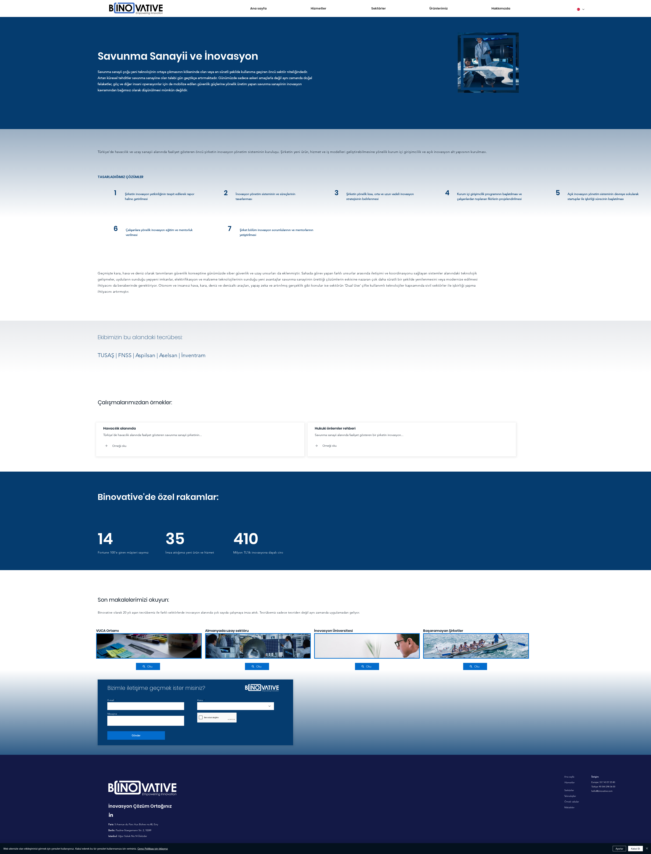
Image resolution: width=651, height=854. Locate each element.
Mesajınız (112, 714)
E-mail (110, 700)
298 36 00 (610, 786)
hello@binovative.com (602, 791)
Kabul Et (635, 848)
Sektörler (569, 790)
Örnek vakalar (571, 801)
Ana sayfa (569, 776)
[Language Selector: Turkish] (580, 9)
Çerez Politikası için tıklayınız (152, 848)
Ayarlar (619, 848)
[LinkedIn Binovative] (110, 815)
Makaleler (569, 807)
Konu (200, 700)
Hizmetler (570, 782)
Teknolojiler (570, 796)
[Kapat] (647, 848)
